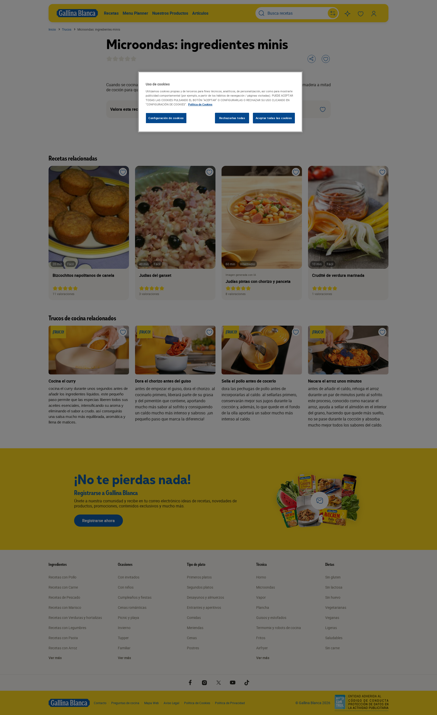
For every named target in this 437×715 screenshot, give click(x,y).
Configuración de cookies (166, 118)
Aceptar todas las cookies (274, 118)
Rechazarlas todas (232, 118)
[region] (220, 102)
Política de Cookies (200, 104)
